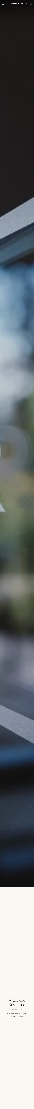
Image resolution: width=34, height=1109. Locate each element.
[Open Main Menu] (3, 4)
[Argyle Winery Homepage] (17, 3)
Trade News (17, 1010)
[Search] (27, 3)
